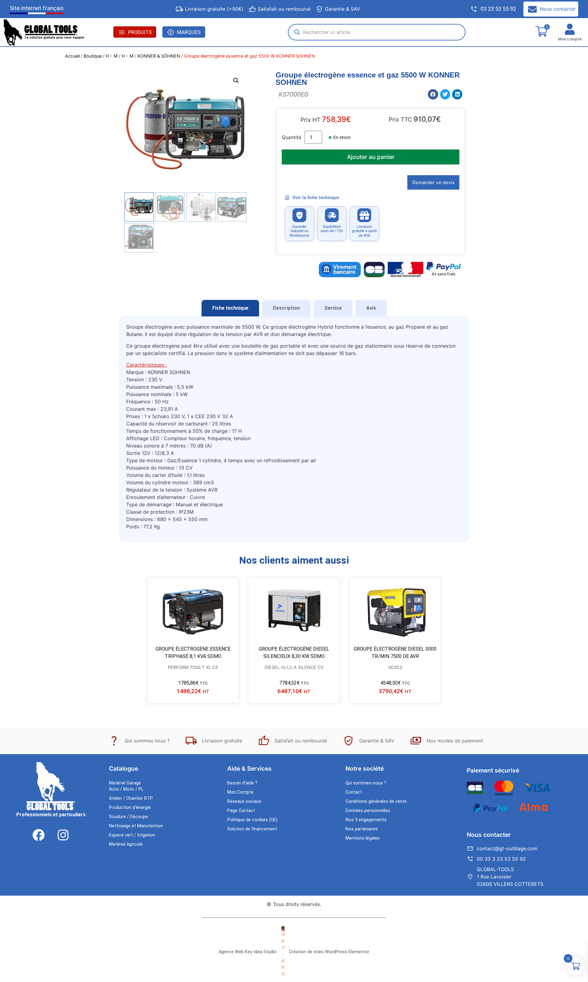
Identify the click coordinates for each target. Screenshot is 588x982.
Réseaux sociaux (244, 801)
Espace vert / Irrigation (132, 835)
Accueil (72, 56)
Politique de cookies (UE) (252, 819)
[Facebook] (38, 835)
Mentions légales (362, 838)
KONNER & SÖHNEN (159, 56)
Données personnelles (367, 810)
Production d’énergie (130, 807)
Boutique (93, 56)
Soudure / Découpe (128, 816)
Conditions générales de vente (376, 801)
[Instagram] (63, 835)
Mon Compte (240, 792)
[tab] (230, 308)
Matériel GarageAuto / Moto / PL (126, 786)
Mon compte (570, 39)
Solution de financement (252, 829)
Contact (353, 792)
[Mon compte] (569, 29)
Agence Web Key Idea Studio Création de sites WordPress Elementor (294, 951)
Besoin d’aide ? (242, 783)
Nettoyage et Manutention (136, 826)
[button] (236, 80)
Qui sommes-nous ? (365, 783)
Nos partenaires (361, 829)
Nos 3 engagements (365, 819)
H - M (112, 56)
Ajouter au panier (370, 157)
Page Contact (241, 810)
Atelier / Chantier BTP (131, 798)
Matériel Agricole (126, 844)
